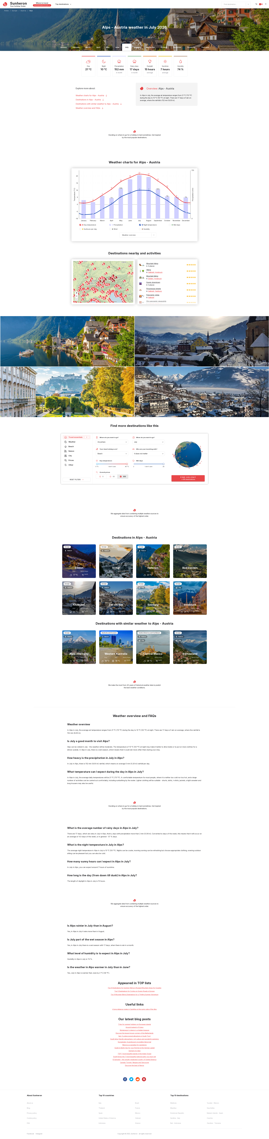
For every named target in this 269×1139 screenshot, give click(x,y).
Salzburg (158, 291)
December (191, 47)
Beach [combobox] (100, 454)
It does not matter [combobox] (141, 454)
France (137, 1108)
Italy (100, 1103)
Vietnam (138, 1118)
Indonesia (102, 1123)
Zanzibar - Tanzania (214, 1123)
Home (6, 11)
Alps (31, 11)
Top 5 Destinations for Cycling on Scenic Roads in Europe (134, 991)
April (98, 47)
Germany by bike (134, 1051)
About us (30, 1103)
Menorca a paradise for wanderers (134, 1045)
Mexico (137, 1113)
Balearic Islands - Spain (215, 1113)
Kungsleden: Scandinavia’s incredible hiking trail (134, 1042)
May (107, 47)
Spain (101, 1113)
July (126, 47)
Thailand (102, 1108)
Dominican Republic (177, 1113)
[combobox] (222, 4)
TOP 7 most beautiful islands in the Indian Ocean (134, 1054)
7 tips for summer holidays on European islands (134, 1024)
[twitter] (131, 1079)
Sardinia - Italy (175, 1118)
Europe (14, 11)
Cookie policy (32, 1118)
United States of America (107, 1118)
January (63, 47)
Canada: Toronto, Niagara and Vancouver (134, 1062)
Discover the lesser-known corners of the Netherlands (134, 1033)
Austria (23, 11)
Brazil (137, 1103)
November (177, 47)
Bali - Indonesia (175, 1123)
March (88, 47)
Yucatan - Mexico (213, 1103)
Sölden (150, 279)
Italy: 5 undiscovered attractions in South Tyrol (134, 1036)
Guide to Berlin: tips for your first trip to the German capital (135, 1048)
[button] (76, 293)
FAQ (28, 1123)
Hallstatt (151, 272)
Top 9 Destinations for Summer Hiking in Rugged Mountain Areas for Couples (134, 988)
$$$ (124, 476)
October (164, 47)
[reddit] (138, 1079)
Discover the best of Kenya (134, 1065)
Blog (28, 1108)
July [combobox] (135, 442)
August (137, 47)
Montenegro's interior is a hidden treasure (134, 1030)
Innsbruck (158, 272)
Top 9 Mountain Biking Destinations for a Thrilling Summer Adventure (134, 994)
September (150, 47)
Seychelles (211, 1108)
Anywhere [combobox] (101, 442)
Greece (137, 1123)
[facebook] (125, 1079)
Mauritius (173, 1108)
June (117, 47)
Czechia (210, 1118)
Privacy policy (32, 1113)
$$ (114, 476)
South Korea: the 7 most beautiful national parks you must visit (134, 1057)
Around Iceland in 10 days (134, 1027)
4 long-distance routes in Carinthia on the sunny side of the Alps (134, 1009)
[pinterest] (144, 1079)
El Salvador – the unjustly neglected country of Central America (134, 1059)
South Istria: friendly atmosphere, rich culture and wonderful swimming (134, 1039)
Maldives (173, 1103)
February (76, 47)
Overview (205, 47)
